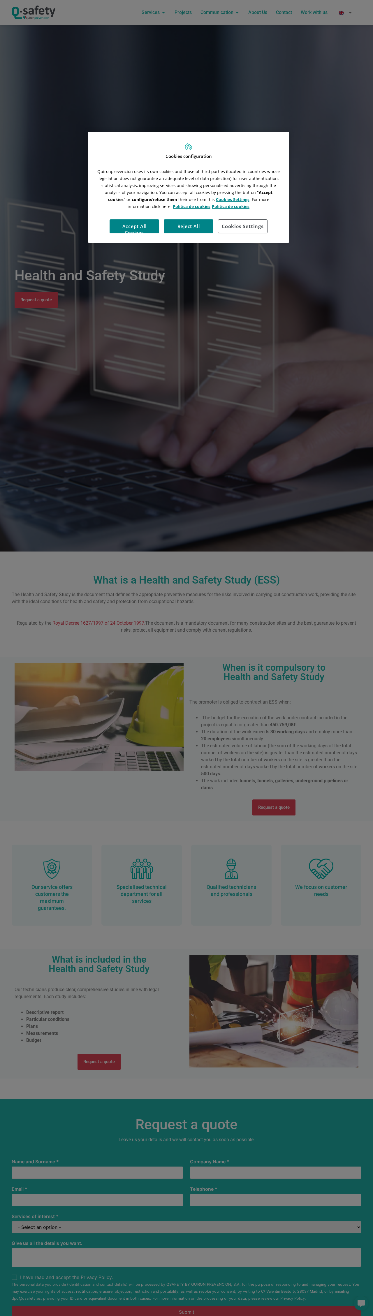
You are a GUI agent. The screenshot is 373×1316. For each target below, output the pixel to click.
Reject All (188, 226)
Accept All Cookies (134, 228)
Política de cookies (191, 206)
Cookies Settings (243, 226)
